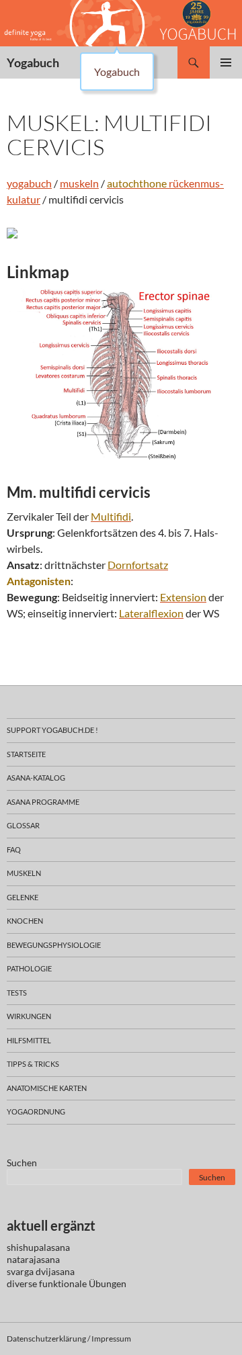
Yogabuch (33, 62)
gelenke (22, 897)
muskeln (79, 183)
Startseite (26, 754)
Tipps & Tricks (33, 1063)
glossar (23, 825)
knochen (25, 920)
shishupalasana (38, 1247)
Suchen (22, 1162)
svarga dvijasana (41, 1271)
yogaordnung (36, 1111)
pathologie (29, 968)
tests (17, 992)
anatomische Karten (47, 1088)
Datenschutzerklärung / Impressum (69, 1339)
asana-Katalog (36, 777)
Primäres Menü (226, 62)
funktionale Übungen (82, 1283)
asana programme (43, 801)
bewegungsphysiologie (54, 945)
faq (14, 849)
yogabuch (29, 183)
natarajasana (33, 1259)
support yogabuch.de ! (52, 730)
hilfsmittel (29, 1040)
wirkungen (29, 1016)
